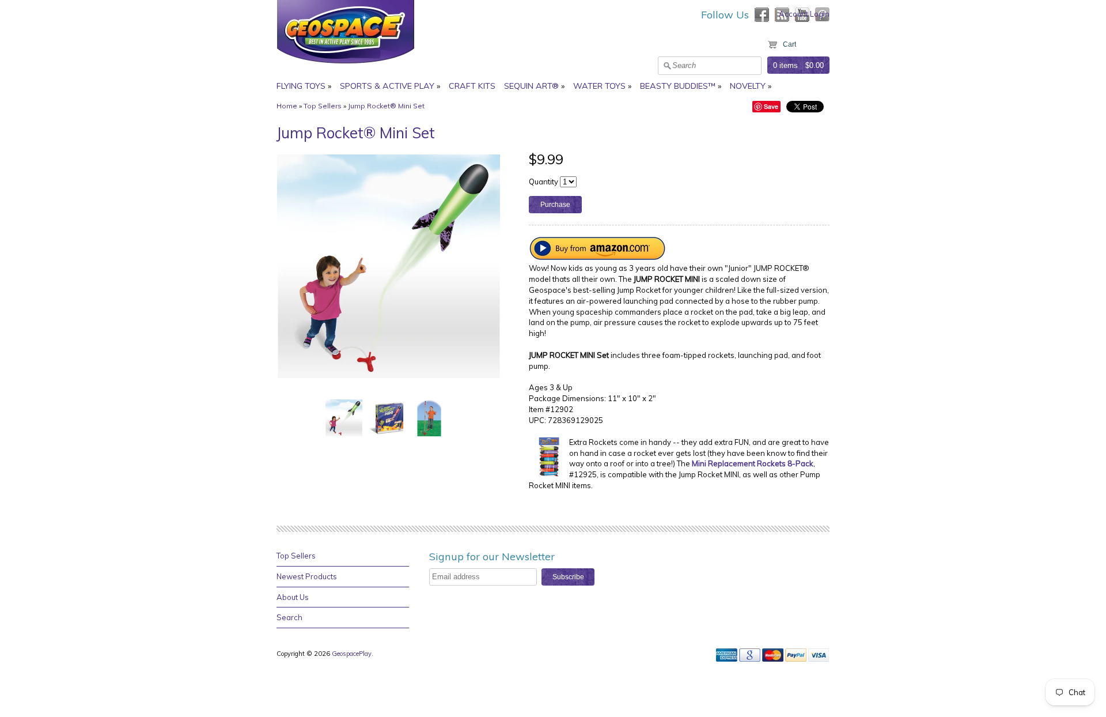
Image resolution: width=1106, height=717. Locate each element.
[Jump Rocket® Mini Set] (343, 417)
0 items (785, 65)
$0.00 (814, 65)
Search (289, 617)
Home (286, 105)
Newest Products (306, 576)
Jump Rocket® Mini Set (386, 105)
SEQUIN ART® (531, 86)
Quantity (543, 181)
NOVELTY (748, 86)
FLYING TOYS (300, 86)
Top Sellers (323, 105)
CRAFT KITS (472, 86)
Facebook (762, 14)
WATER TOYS (599, 86)
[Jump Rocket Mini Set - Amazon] (598, 257)
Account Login (804, 13)
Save (771, 106)
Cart (789, 44)
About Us (292, 597)
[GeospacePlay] (345, 65)
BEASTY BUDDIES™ (677, 86)
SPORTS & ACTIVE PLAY (387, 86)
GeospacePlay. (353, 654)
